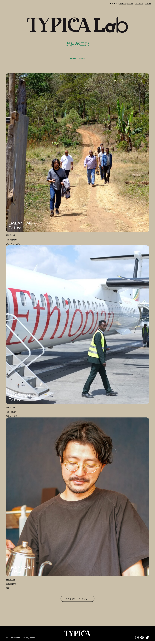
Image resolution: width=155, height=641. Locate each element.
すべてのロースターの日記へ (77, 598)
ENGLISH (122, 4)
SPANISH (148, 4)
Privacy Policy (29, 637)
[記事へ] (77, 152)
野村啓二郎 (10, 235)
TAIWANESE (139, 4)
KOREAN (130, 4)
